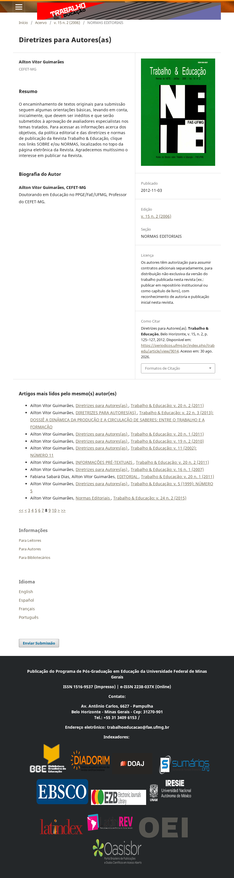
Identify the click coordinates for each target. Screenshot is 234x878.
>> (63, 510)
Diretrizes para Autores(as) (102, 405)
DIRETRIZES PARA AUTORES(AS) (106, 412)
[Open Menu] (19, 7)
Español (26, 600)
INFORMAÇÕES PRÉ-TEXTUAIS (105, 462)
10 (54, 510)
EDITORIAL (128, 476)
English (26, 591)
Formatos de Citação (162, 368)
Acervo (41, 22)
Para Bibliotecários (34, 557)
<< (21, 510)
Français (27, 608)
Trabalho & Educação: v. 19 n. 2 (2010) (167, 441)
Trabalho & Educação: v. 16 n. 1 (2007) (167, 469)
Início (23, 22)
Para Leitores (30, 540)
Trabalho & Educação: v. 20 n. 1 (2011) (167, 434)
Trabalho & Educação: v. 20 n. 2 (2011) (167, 405)
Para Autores (30, 548)
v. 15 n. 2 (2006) (67, 22)
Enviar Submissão (39, 643)
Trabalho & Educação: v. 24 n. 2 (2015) (149, 498)
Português (29, 617)
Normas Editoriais (93, 498)
